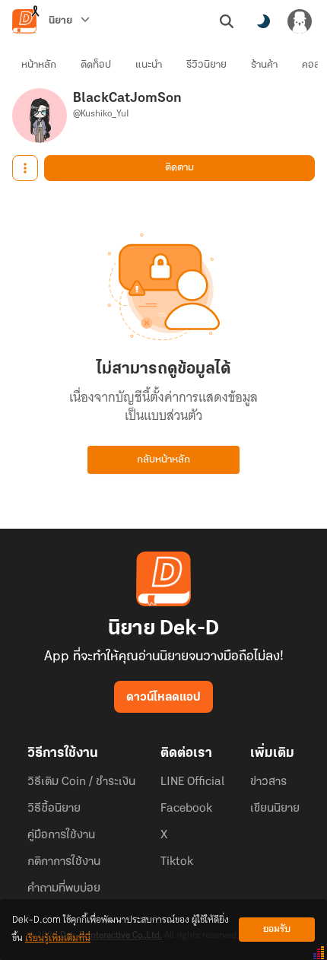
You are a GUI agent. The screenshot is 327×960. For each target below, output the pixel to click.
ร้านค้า (264, 65)
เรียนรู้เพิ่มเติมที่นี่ (57, 938)
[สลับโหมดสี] (263, 21)
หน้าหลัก (38, 65)
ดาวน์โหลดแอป (163, 697)
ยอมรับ (276, 929)
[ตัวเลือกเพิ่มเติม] (25, 168)
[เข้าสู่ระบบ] (299, 21)
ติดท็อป (96, 65)
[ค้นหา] (226, 21)
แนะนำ (148, 65)
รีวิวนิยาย (206, 65)
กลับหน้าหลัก (163, 460)
